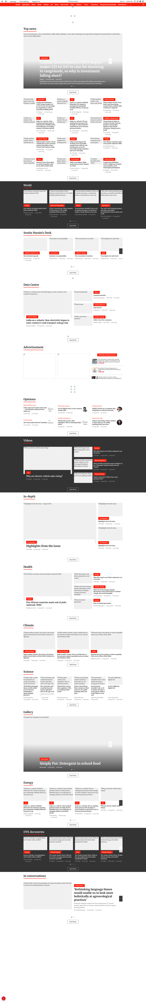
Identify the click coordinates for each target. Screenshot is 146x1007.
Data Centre (64, 4)
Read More (73, 273)
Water (33, 4)
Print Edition (24, 1)
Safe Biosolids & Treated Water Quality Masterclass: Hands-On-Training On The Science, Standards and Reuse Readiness (109, 361)
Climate (46, 4)
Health (18, 4)
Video (72, 4)
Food (86, 4)
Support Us (36, 1)
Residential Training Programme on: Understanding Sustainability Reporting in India (109, 369)
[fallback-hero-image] (29, 106)
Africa (57, 4)
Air (52, 4)
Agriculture (26, 4)
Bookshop (94, 4)
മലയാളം (13, 1)
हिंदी (6, 1)
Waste (39, 4)
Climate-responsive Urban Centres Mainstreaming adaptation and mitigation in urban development (109, 378)
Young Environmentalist (108, 4)
